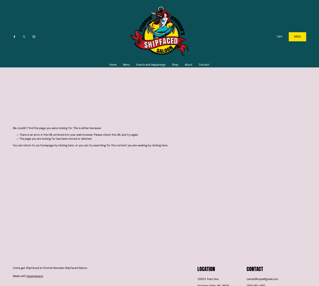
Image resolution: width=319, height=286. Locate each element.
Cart (279, 36)
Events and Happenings (151, 64)
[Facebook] (14, 36)
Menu (126, 64)
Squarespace (34, 276)
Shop (175, 64)
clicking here (66, 145)
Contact (204, 64)
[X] (24, 36)
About (188, 64)
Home (113, 64)
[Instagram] (34, 36)
